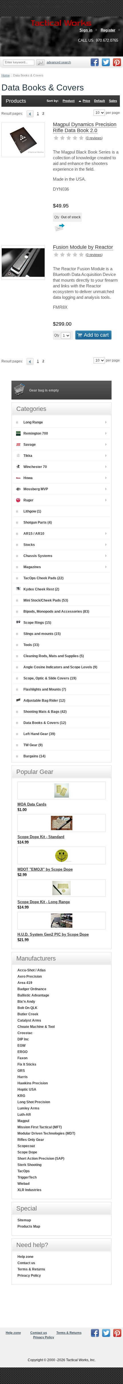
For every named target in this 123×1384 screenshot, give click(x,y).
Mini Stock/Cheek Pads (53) (45, 600)
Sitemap (24, 1220)
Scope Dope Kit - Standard (40, 837)
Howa (28, 478)
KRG (21, 1096)
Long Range (33, 422)
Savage (29, 445)
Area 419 (24, 983)
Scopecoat (26, 1146)
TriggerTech (27, 1177)
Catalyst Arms (29, 1020)
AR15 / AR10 (33, 534)
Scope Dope (27, 1152)
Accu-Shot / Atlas (31, 970)
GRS (21, 1071)
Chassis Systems (37, 556)
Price (86, 100)
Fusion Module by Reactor (83, 247)
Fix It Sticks (26, 1064)
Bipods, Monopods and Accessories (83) (56, 612)
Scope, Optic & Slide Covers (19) (49, 678)
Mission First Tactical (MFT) (39, 1127)
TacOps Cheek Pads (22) (43, 578)
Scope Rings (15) (37, 623)
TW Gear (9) (33, 745)
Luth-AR (24, 1115)
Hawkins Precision (32, 1083)
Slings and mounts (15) (42, 634)
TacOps (23, 1171)
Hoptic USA (26, 1090)
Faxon (22, 1058)
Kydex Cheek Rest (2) (41, 589)
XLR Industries (29, 1190)
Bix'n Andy (26, 1002)
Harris (22, 1077)
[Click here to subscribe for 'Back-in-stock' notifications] (59, 229)
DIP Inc (23, 1039)
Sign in (86, 30)
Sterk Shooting (29, 1165)
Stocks (29, 545)
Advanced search (59, 62)
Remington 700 (35, 433)
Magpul (23, 1121)
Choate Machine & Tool (36, 1027)
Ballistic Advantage (33, 995)
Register (108, 30)
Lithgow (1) (32, 511)
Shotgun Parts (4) (37, 522)
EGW (21, 1046)
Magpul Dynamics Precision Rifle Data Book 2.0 (84, 127)
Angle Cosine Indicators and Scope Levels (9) (60, 667)
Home (5, 75)
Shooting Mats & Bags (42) (45, 712)
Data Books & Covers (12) (44, 723)
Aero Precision (29, 977)
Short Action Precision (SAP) (40, 1159)
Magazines (32, 567)
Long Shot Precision (33, 1102)
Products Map (28, 1226)
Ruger (28, 500)
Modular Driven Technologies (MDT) (46, 1133)
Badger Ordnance (31, 989)
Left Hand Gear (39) (39, 734)
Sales (113, 100)
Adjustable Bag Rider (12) (44, 701)
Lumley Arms (28, 1108)
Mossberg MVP (35, 489)
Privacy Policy (29, 1276)
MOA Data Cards (31, 804)
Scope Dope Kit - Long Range (43, 902)
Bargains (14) (34, 756)
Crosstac (25, 1033)
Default (99, 100)
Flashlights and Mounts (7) (44, 689)
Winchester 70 (35, 467)
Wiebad (23, 1184)
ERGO (22, 1052)
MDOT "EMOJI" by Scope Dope (45, 869)
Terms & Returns (31, 1269)
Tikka (27, 456)
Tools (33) (31, 645)
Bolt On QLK (27, 1008)
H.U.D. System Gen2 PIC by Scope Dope (53, 934)
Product (69, 100)
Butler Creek (27, 1014)
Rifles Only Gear (30, 1140)
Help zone (25, 1257)
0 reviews (94, 138)
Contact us (26, 1263)
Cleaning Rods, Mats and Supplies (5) (53, 656)
